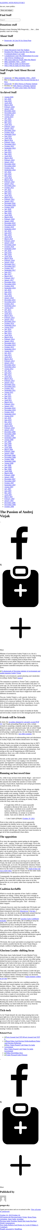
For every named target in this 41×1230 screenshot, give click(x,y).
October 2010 (9, 412)
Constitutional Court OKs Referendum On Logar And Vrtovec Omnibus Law (21, 57)
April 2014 (8, 335)
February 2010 (9, 428)
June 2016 (7, 292)
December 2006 (9, 503)
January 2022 (9, 184)
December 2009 (9, 432)
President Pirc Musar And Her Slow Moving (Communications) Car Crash (19, 53)
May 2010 (7, 422)
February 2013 (9, 361)
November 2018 (10, 245)
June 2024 (7, 136)
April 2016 (8, 296)
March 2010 (8, 426)
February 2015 (9, 317)
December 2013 (9, 343)
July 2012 (7, 371)
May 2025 (7, 123)
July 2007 (7, 489)
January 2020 (9, 221)
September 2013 (10, 349)
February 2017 (9, 278)
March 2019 (8, 239)
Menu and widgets (6, 10)
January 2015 (9, 319)
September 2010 (10, 414)
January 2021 (9, 201)
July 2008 (7, 465)
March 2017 (8, 276)
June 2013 (7, 355)
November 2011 (10, 386)
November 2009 (10, 434)
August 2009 (8, 440)
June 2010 (7, 420)
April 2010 (8, 424)
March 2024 (8, 140)
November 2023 (10, 144)
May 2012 (7, 375)
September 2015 (10, 306)
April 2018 (8, 256)
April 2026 (8, 103)
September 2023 (10, 148)
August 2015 (8, 308)
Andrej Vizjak (22, 1217)
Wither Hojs (18, 1053)
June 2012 (7, 373)
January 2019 (9, 243)
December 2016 (9, 282)
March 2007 (8, 497)
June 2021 (7, 191)
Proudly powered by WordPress (11, 1229)
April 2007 (8, 495)
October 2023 (9, 146)
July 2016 (7, 290)
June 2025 (7, 121)
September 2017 (10, 270)
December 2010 (9, 408)
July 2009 (7, 442)
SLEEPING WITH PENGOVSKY (12, 3)
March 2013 (8, 359)
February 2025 (9, 126)
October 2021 (9, 187)
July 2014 (7, 329)
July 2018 (7, 251)
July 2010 (7, 418)
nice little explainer (25, 734)
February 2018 (9, 260)
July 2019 (7, 231)
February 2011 (9, 404)
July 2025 (7, 119)
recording (20, 1219)
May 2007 (7, 493)
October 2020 (9, 207)
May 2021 (7, 193)
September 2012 (10, 367)
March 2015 (8, 315)
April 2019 (8, 237)
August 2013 (8, 351)
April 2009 (8, 447)
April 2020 (8, 215)
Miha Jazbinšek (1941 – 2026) (14, 62)
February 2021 (9, 199)
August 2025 (8, 117)
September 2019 (10, 229)
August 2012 (8, 369)
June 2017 (7, 272)
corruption (3, 1219)
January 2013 (9, 363)
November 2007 (10, 481)
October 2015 (9, 304)
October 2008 (9, 459)
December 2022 (9, 164)
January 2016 (9, 298)
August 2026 (8, 97)
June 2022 (7, 174)
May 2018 (7, 254)
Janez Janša (12, 1219)
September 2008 (10, 461)
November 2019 (10, 225)
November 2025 (10, 113)
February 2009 (9, 451)
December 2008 (9, 455)
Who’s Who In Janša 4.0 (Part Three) (17, 66)
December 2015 (9, 300)
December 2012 (9, 365)
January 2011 (9, 406)
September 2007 (10, 485)
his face (32, 911)
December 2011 (9, 384)
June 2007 (7, 491)
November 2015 (10, 302)
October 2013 (9, 347)
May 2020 (7, 213)
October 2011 (9, 388)
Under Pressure (22, 1055)
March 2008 (8, 473)
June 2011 (7, 396)
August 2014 (8, 327)
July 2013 (7, 353)
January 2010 (9, 430)
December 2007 (9, 479)
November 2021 (10, 186)
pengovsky (8, 78)
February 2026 (9, 107)
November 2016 (10, 284)
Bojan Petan (32, 1217)
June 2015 (7, 312)
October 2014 (9, 323)
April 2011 (8, 400)
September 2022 (10, 170)
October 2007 (9, 483)
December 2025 (9, 111)
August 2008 (8, 463)
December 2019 (9, 223)
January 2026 (9, 109)
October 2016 (9, 286)
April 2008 (8, 471)
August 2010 (8, 416)
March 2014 (8, 337)
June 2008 (7, 467)
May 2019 (7, 235)
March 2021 (8, 197)
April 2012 (8, 377)
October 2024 (9, 132)
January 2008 (9, 477)
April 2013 (8, 357)
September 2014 (10, 325)
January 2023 (9, 162)
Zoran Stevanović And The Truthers (16, 50)
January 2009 (9, 453)
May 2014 (7, 333)
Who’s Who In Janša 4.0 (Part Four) (16, 64)
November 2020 (10, 205)
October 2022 (9, 168)
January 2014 (9, 341)
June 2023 (7, 152)
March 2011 (8, 402)
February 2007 (9, 499)
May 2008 (7, 469)
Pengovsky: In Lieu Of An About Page (17, 40)
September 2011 (10, 390)
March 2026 (8, 105)
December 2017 (9, 264)
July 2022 (7, 172)
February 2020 (9, 219)
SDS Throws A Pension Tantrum (26, 84)
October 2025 (9, 115)
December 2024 (9, 130)
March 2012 (8, 379)
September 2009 (10, 438)
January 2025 (9, 128)
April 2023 (8, 156)
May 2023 (7, 154)
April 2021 (8, 195)
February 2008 (9, 475)
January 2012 (9, 382)
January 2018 (9, 262)
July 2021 (7, 189)
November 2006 (10, 505)
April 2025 (8, 124)
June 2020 (7, 211)
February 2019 (9, 241)
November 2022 (10, 166)
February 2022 (9, 182)
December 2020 (9, 203)
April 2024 (8, 138)
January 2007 (9, 501)
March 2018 (8, 258)
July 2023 (7, 150)
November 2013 (10, 345)
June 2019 (7, 233)
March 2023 (8, 158)
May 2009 (7, 445)
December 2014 (9, 321)
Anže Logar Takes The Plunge (25, 88)
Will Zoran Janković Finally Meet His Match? (20, 60)
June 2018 (7, 252)
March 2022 (8, 180)
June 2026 (7, 101)
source (20, 678)
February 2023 (9, 160)
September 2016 (10, 288)
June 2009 (7, 443)
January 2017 (9, 280)
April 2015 (8, 314)
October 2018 (9, 247)
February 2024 (9, 142)
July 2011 (7, 394)
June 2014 (7, 331)
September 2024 (10, 134)
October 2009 (9, 436)
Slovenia (14, 1217)
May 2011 (7, 398)
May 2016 (7, 294)
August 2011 (8, 392)
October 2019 (9, 227)
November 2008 (10, 457)
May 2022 (7, 176)
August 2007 (8, 487)
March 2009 (8, 449)
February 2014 (9, 339)
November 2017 (10, 266)
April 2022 (8, 178)
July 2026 (7, 99)
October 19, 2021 (29, 818)
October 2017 (9, 268)
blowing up (24, 911)
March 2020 (8, 217)
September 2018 (10, 249)
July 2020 (7, 209)
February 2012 (9, 380)
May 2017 (7, 274)
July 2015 (7, 310)
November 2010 (10, 410)
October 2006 (9, 507)
